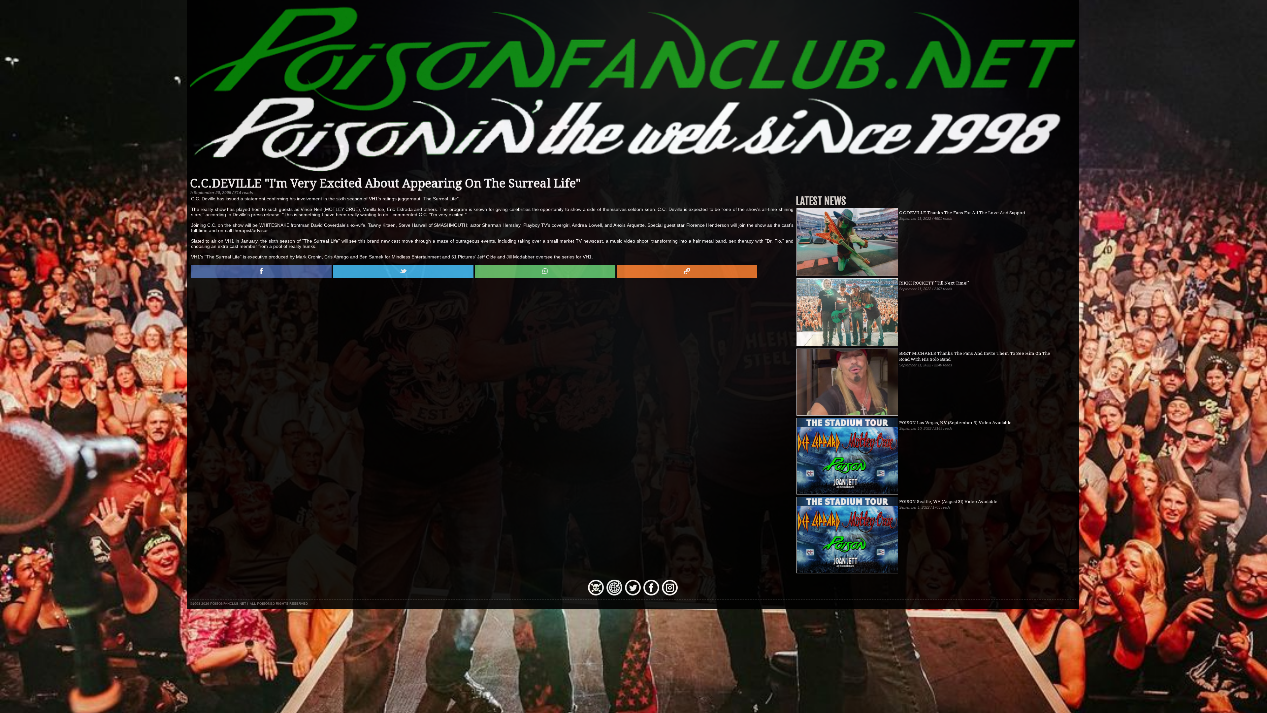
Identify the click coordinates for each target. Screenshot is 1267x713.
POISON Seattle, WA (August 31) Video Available (948, 501)
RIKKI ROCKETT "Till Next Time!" (934, 283)
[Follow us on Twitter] (633, 593)
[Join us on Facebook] (651, 593)
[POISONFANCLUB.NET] (633, 173)
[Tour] (614, 593)
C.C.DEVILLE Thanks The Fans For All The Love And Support (962, 213)
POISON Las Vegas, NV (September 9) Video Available (955, 422)
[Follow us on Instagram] (670, 593)
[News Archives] (596, 593)
